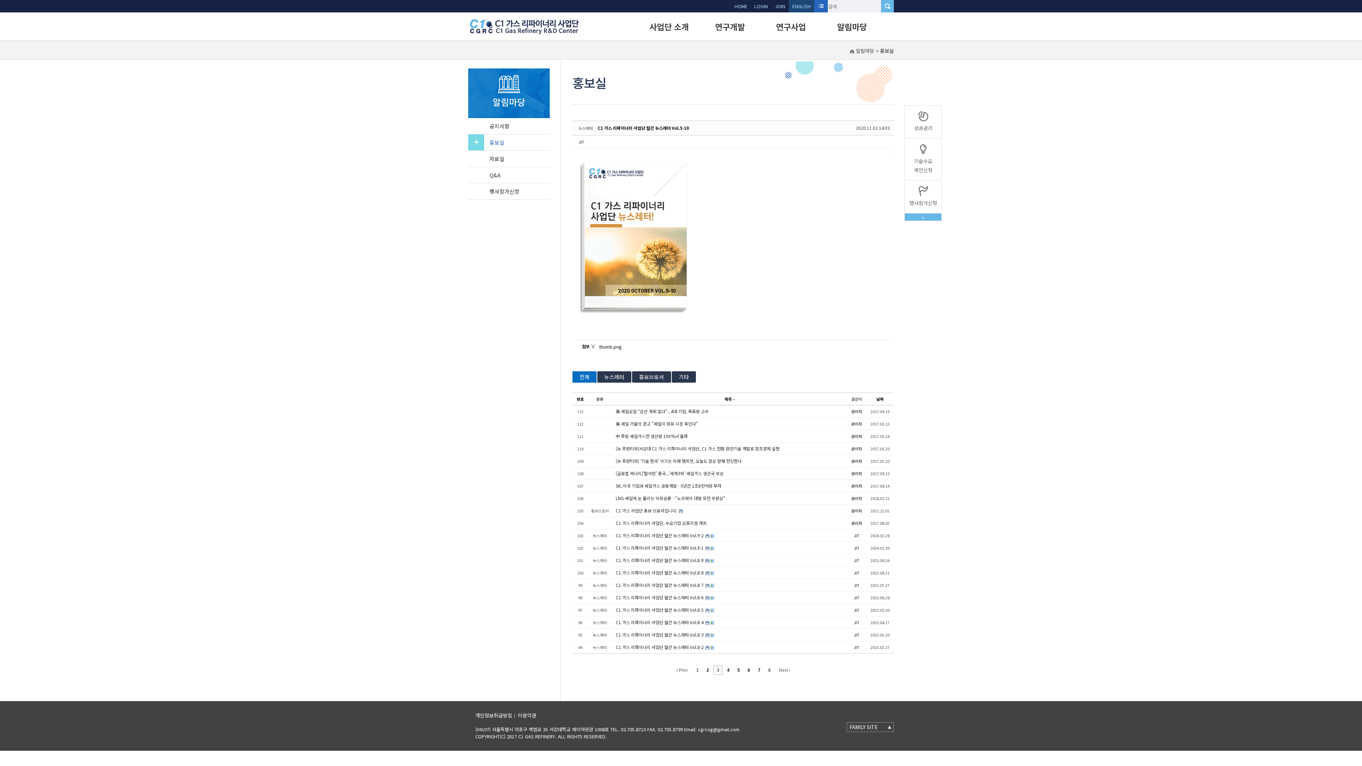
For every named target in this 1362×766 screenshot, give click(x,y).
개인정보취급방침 (493, 715)
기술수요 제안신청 (923, 165)
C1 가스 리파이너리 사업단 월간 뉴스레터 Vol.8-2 (660, 647)
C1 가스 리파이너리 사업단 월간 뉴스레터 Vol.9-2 (660, 535)
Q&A (494, 175)
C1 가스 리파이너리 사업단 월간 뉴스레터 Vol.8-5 (660, 610)
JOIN (780, 6)
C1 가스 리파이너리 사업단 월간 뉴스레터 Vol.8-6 (660, 597)
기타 (684, 377)
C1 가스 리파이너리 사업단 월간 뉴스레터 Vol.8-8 (660, 573)
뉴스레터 (614, 377)
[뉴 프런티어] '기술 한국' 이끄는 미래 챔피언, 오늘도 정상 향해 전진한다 (679, 461)
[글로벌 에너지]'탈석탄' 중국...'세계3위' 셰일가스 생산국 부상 (670, 473)
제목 (728, 399)
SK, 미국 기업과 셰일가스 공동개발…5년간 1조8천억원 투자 (668, 486)
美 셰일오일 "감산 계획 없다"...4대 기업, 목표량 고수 (662, 411)
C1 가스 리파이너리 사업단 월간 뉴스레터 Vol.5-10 (643, 128)
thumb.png (610, 347)
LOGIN (761, 6)
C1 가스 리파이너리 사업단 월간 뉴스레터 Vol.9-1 (660, 548)
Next (784, 670)
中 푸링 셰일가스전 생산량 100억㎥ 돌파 (652, 436)
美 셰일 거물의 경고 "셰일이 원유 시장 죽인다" (657, 424)
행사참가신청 (504, 191)
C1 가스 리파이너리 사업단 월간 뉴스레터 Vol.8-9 (660, 560)
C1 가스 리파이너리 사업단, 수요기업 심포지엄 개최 (661, 523)
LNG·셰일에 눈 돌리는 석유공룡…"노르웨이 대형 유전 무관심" (670, 498)
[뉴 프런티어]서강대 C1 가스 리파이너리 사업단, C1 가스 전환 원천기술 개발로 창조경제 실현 (698, 448)
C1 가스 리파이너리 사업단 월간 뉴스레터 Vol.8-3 (660, 635)
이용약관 (527, 715)
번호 (580, 399)
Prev (683, 670)
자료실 (496, 158)
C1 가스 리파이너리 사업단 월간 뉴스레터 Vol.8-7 (660, 585)
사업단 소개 (669, 27)
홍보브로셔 (651, 377)
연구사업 (791, 27)
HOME (741, 6)
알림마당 (852, 27)
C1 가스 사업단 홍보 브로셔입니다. (647, 510)
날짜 (880, 399)
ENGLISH (801, 6)
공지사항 (499, 126)
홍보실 (496, 142)
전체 (584, 377)
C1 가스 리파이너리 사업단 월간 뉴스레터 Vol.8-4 (660, 622)
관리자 (856, 411)
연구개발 (730, 27)
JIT (581, 142)
